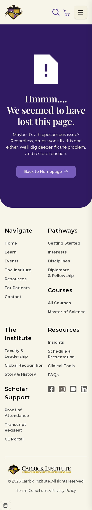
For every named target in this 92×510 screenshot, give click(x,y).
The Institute (18, 270)
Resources (16, 279)
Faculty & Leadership (16, 354)
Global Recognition (24, 365)
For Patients (17, 288)
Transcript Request (15, 427)
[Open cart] (5, 505)
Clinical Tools (61, 366)
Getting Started (64, 243)
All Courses (59, 303)
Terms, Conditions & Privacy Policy (46, 490)
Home (11, 243)
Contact (13, 297)
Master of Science (67, 312)
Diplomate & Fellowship (61, 273)
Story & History (20, 374)
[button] (80, 12)
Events (12, 261)
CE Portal (14, 439)
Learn (11, 252)
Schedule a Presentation (61, 354)
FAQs (53, 375)
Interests (57, 252)
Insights (56, 342)
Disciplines (59, 261)
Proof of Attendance (17, 413)
